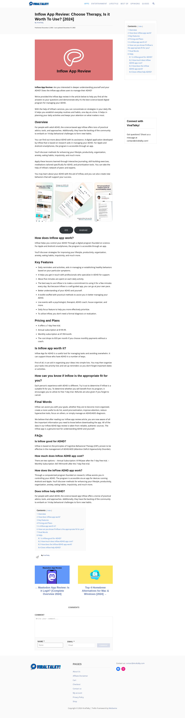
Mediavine (113, 708)
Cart (74, 680)
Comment (39, 615)
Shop (75, 701)
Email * (71, 641)
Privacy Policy (78, 697)
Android (83, 230)
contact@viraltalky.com (135, 663)
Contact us (77, 688)
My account (77, 693)
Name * (41, 641)
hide (49, 510)
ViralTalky (40, 23)
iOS (66, 230)
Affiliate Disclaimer (80, 676)
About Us (76, 671)
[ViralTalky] (47, 4)
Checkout (76, 684)
